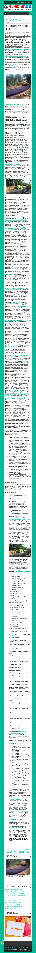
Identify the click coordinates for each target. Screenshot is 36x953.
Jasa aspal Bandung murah (13, 104)
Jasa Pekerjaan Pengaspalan (22, 571)
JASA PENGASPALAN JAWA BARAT (16, 893)
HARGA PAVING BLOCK (13, 900)
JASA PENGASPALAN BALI (14, 902)
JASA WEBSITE (27, 950)
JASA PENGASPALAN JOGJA (14, 906)
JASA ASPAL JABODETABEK (14, 908)
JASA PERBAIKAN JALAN (13, 904)
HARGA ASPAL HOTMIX (12, 32)
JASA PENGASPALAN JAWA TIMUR (16, 896)
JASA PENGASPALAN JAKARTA (15, 889)
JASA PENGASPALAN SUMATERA (15, 898)
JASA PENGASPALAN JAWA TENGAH (16, 891)
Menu (5, 2)
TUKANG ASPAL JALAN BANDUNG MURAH (17, 27)
